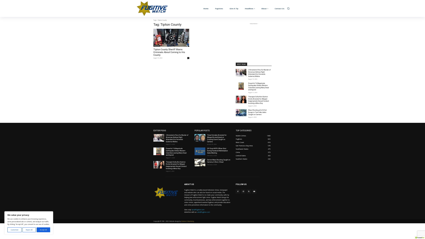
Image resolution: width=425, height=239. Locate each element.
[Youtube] (254, 191)
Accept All (43, 230)
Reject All (29, 230)
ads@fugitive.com (203, 212)
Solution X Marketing (187, 221)
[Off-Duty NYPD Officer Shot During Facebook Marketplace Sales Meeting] (200, 151)
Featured (156, 45)
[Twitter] (249, 191)
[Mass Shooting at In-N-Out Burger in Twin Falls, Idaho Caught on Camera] (241, 113)
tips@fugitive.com (198, 210)
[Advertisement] (253, 38)
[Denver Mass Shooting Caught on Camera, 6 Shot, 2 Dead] (200, 162)
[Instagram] (243, 191)
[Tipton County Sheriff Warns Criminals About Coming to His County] (171, 38)
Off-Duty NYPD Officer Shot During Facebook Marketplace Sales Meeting (217, 151)
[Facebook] (238, 191)
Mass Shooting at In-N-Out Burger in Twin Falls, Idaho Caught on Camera (257, 112)
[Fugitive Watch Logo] (166, 192)
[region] (28, 223)
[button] (288, 8)
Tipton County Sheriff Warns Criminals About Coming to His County (169, 52)
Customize (14, 230)
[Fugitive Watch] (154, 8)
